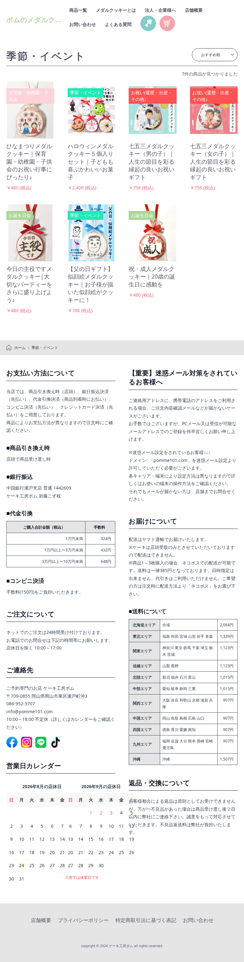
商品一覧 (78, 10)
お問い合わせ (82, 24)
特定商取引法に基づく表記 (145, 920)
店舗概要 (194, 10)
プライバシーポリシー (83, 920)
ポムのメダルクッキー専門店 (51, 19)
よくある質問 (118, 24)
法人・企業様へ (160, 10)
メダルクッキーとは (116, 10)
